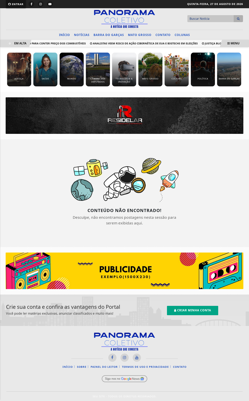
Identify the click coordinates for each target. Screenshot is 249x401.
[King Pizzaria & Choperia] (125, 270)
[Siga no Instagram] (41, 4)
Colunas (182, 35)
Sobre (81, 366)
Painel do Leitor (104, 366)
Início (64, 35)
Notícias (82, 35)
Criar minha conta (193, 310)
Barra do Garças (109, 35)
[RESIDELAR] (125, 115)
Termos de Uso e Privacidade (145, 366)
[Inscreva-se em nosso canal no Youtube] (137, 358)
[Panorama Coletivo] (124, 19)
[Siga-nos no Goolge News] (124, 378)
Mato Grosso (139, 35)
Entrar (17, 4)
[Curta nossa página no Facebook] (112, 358)
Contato (163, 35)
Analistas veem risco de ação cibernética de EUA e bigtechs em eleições (141, 43)
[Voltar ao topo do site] (243, 240)
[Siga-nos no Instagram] (124, 358)
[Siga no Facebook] (31, 4)
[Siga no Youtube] (50, 4)
